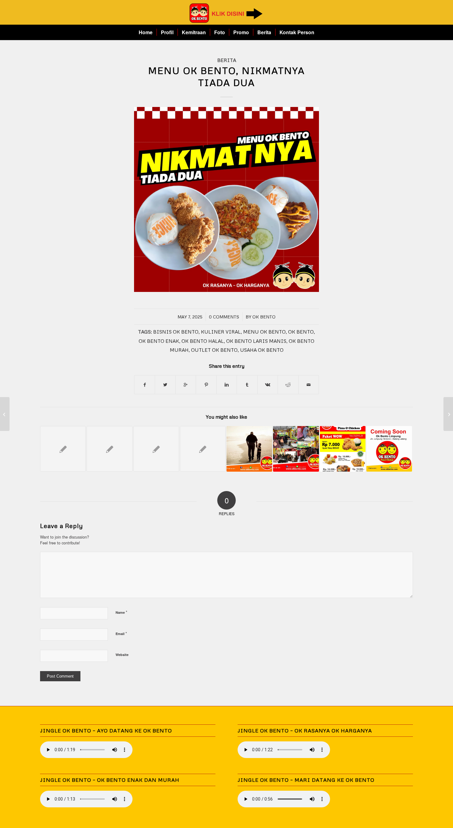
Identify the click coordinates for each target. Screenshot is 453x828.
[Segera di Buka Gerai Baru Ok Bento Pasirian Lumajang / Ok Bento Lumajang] (109, 449)
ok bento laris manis (256, 341)
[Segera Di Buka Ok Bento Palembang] (156, 449)
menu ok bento (264, 331)
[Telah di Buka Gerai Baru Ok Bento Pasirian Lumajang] (342, 449)
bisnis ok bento (175, 331)
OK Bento (263, 316)
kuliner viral (221, 331)
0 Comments (224, 316)
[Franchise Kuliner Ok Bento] (5, 414)
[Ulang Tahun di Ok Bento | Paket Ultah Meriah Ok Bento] (296, 449)
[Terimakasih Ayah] (249, 449)
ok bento (301, 331)
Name (121, 612)
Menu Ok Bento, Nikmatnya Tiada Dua (226, 76)
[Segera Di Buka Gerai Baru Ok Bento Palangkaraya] (203, 449)
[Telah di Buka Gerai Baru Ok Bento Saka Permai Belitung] (63, 449)
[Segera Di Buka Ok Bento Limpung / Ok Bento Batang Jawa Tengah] (389, 449)
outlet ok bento (214, 350)
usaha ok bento (262, 350)
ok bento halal (203, 341)
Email (121, 633)
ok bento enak (159, 341)
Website (122, 654)
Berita (226, 60)
